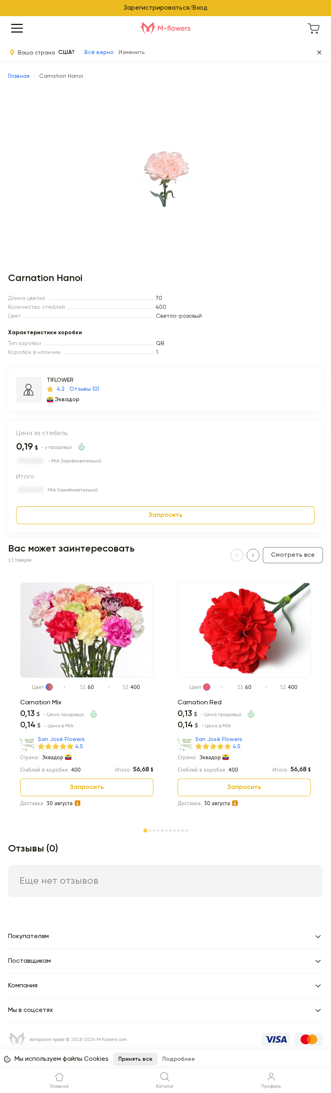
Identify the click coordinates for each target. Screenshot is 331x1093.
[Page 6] (166, 829)
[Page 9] (178, 829)
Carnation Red (200, 703)
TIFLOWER (60, 380)
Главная (18, 76)
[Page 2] (150, 829)
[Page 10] (182, 829)
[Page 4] (158, 829)
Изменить (132, 52)
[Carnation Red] (244, 676)
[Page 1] (145, 829)
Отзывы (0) (84, 389)
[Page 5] (162, 829)
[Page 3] (154, 829)
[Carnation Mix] (86, 676)
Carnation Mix (40, 703)
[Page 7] (170, 829)
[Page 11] (186, 829)
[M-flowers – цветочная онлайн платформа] (165, 28)
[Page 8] (174, 829)
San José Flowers (61, 739)
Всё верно (99, 52)
